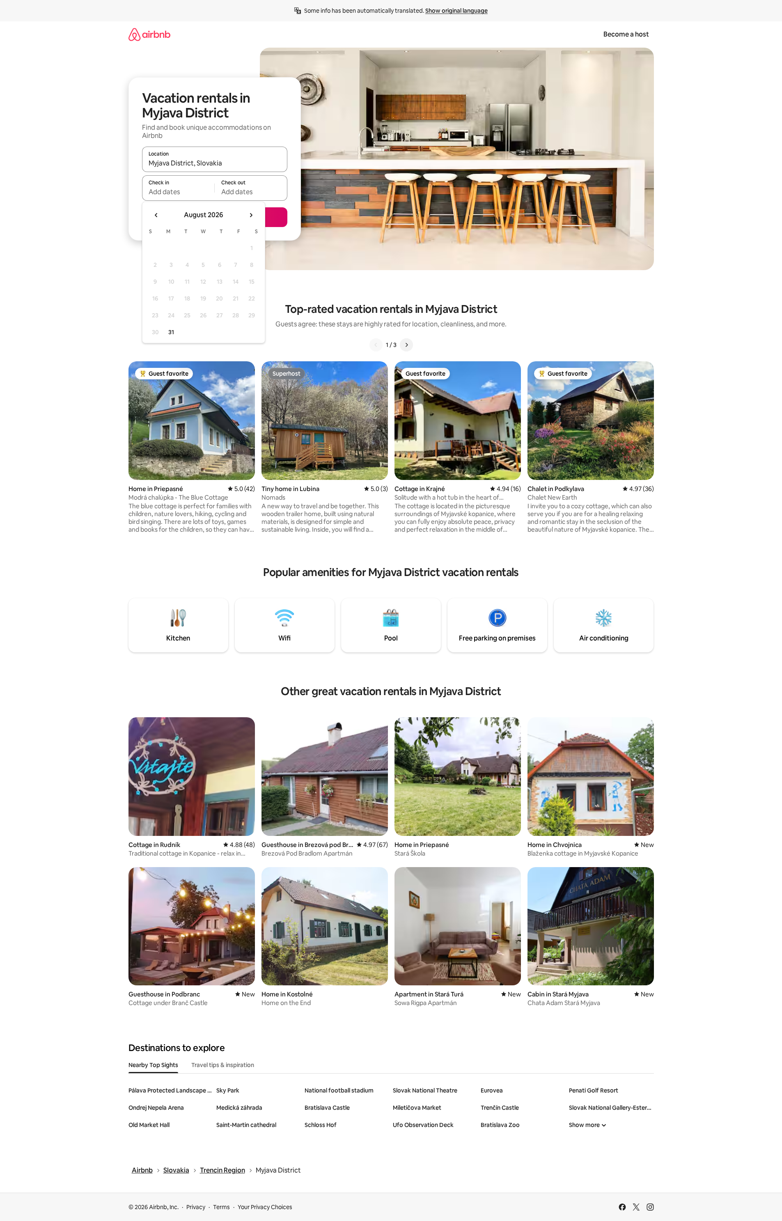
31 (171, 332)
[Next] (406, 344)
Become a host (626, 34)
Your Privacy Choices (265, 1207)
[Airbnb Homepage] (149, 34)
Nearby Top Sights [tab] (153, 1065)
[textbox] (178, 192)
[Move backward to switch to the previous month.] (156, 215)
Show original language (456, 10)
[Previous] (376, 344)
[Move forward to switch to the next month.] (250, 215)
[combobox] (215, 163)
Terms (221, 1207)
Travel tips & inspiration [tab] (222, 1065)
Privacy (195, 1207)
